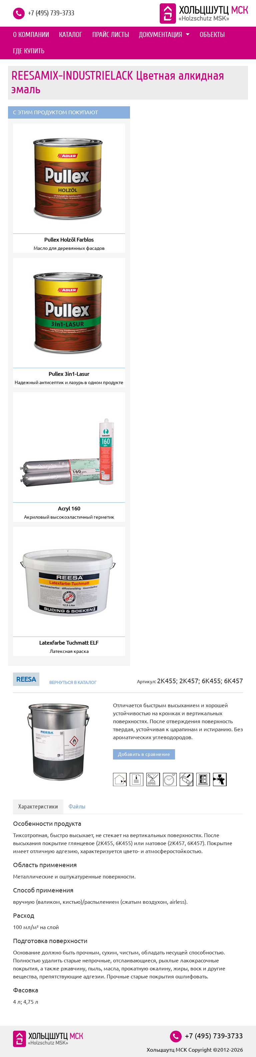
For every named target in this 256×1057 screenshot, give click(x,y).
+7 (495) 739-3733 (51, 13)
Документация (161, 35)
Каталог (70, 35)
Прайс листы (110, 35)
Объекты (212, 35)
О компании (31, 35)
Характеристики (38, 806)
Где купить (28, 51)
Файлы (77, 806)
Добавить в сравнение (144, 754)
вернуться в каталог (73, 682)
